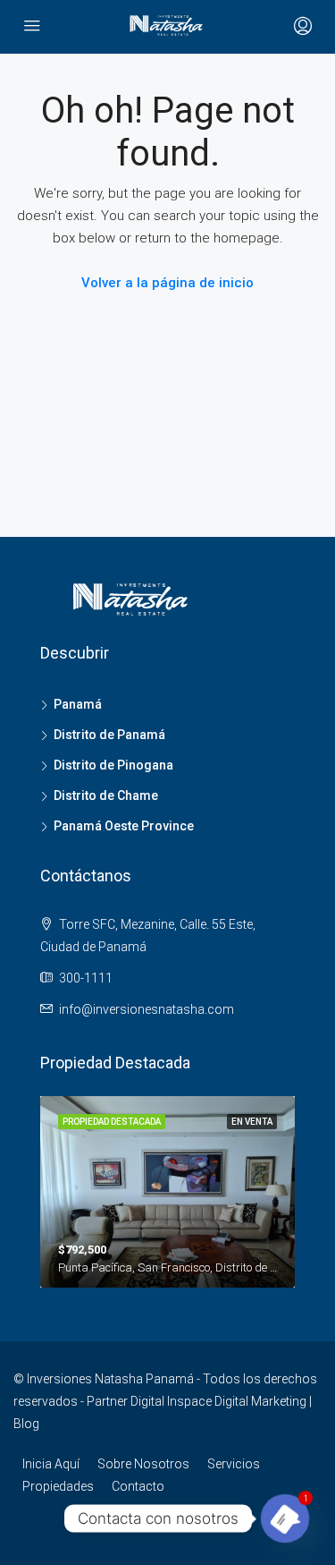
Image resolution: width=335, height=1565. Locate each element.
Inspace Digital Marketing (236, 1401)
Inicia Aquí (51, 1464)
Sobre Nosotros (143, 1464)
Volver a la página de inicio (167, 283)
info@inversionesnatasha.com (146, 1009)
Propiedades (58, 1486)
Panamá (78, 704)
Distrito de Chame (106, 795)
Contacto (138, 1486)
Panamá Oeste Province (124, 826)
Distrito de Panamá (109, 734)
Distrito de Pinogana (113, 765)
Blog (26, 1423)
